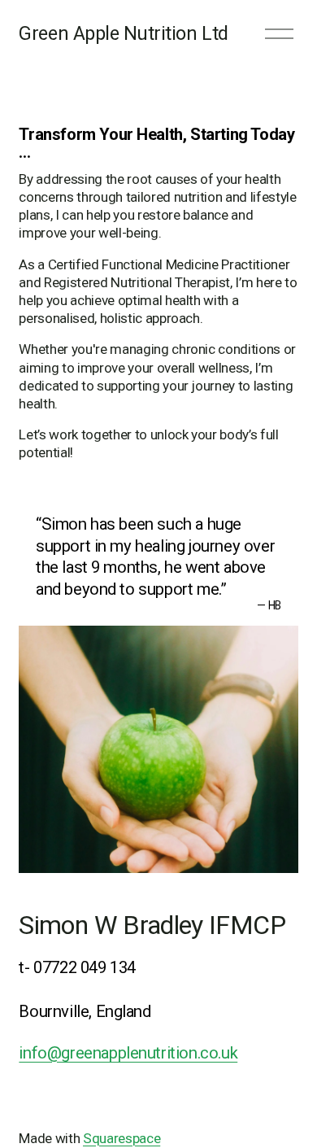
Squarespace (121, 1138)
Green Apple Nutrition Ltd (123, 33)
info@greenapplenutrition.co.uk (128, 1053)
